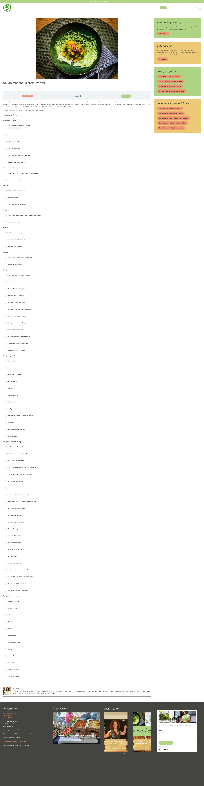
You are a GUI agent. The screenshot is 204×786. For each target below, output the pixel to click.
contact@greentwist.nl (105, 1)
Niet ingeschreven (27, 95)
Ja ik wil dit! (162, 59)
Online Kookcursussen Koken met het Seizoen (173, 118)
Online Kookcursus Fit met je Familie (171, 113)
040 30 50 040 (94, 1)
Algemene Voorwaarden (19, 741)
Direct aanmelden (126, 96)
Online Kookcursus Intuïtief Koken (170, 108)
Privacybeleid (7, 741)
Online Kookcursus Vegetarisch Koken (171, 128)
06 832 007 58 (7, 717)
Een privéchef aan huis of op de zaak (170, 81)
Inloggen (164, 7)
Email (160, 736)
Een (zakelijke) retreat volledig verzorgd (171, 91)
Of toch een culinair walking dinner (170, 86)
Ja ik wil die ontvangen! (166, 742)
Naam (160, 730)
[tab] (124, 753)
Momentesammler (26, 734)
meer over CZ (163, 33)
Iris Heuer (13, 87)
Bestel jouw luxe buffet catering (169, 76)
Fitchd (17, 734)
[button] (197, 7)
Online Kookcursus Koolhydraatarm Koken (172, 123)
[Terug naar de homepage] (7, 8)
